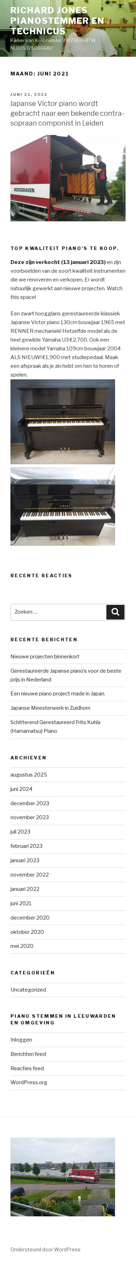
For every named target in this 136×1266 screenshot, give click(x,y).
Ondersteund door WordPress (45, 1249)
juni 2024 (21, 789)
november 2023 (29, 817)
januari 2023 (24, 860)
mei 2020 (21, 946)
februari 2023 (26, 846)
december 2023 (29, 803)
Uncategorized (28, 990)
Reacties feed (27, 1068)
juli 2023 (20, 832)
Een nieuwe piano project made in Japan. (57, 694)
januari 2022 (24, 889)
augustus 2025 (28, 775)
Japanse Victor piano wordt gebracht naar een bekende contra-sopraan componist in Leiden (67, 113)
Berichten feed (28, 1054)
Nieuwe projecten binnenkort (45, 656)
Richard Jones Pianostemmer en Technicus (57, 20)
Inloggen (21, 1040)
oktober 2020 (27, 932)
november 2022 (29, 875)
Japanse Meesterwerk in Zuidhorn (50, 708)
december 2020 (30, 918)
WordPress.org (28, 1082)
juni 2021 (21, 903)
